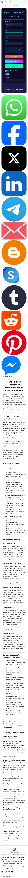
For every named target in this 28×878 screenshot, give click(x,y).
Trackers (21, 863)
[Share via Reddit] (11, 329)
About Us (8, 867)
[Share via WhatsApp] (14, 119)
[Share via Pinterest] (14, 355)
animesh (9, 876)
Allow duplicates (13, 70)
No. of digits (8, 21)
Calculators (4, 857)
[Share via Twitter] (14, 170)
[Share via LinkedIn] (14, 195)
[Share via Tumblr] (14, 309)
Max (6, 34)
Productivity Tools (6, 863)
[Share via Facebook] (14, 145)
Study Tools (15, 863)
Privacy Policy (23, 867)
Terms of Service (6, 869)
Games (22, 857)
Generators (7, 5)
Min (6, 27)
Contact (16, 867)
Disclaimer (14, 869)
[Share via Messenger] (11, 374)
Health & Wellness (13, 859)
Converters (11, 857)
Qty (6, 40)
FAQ (12, 867)
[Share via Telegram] (14, 221)
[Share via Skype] (11, 284)
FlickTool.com (8, 874)
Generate (15, 61)
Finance (17, 857)
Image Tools (22, 859)
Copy (15, 66)
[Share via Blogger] (14, 264)
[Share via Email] (14, 239)
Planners (19, 861)
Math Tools (4, 861)
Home (2, 5)
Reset (15, 56)
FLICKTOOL (7, 2)
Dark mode (12, 74)
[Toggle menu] (25, 2)
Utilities (3, 865)
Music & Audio (12, 861)
